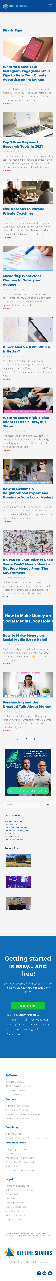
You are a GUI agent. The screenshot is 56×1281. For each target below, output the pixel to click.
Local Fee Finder (14, 1094)
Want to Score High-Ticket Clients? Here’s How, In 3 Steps (26, 422)
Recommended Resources (20, 1170)
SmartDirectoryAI (14, 1082)
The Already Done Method (19, 1110)
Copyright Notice (14, 1202)
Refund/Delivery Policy (17, 1215)
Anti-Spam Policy (14, 1211)
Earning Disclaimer (15, 1207)
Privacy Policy (12, 1194)
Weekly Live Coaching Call (16, 830)
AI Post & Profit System (17, 1106)
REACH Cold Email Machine (20, 1086)
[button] (50, 6)
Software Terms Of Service (19, 1190)
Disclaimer (11, 1198)
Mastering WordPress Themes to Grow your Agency (22, 280)
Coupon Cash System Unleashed (23, 1114)
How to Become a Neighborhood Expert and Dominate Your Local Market (28, 493)
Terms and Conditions (17, 1185)
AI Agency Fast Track (14, 821)
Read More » (7, 104)
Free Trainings (11, 824)
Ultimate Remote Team (18, 1118)
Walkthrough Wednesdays (16, 827)
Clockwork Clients (15, 1090)
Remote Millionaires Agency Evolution (26, 1138)
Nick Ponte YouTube (13, 836)
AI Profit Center (13, 1134)
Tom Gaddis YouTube (14, 840)
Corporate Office (14, 1219)
